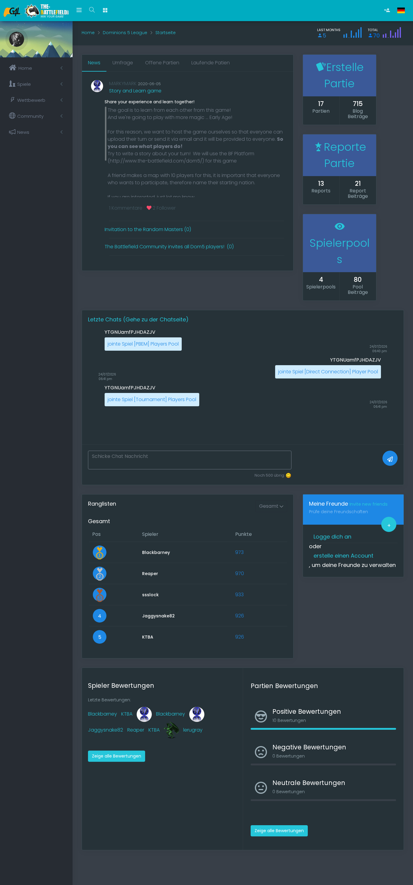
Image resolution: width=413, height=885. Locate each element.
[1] (390, 458)
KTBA (126, 713)
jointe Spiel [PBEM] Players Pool (143, 343)
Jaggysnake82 (105, 729)
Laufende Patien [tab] (210, 62)
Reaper (135, 729)
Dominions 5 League (125, 33)
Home (88, 33)
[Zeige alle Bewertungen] (116, 749)
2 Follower (163, 207)
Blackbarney (102, 713)
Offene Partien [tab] (162, 62)
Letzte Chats (105, 319)
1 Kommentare (125, 207)
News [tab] (94, 62)
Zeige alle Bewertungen (116, 756)
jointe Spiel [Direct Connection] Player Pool (328, 371)
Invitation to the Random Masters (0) (148, 229)
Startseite (165, 33)
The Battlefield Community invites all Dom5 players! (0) (169, 246)
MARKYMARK (123, 83)
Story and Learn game (135, 90)
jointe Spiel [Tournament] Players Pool (152, 399)
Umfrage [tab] (122, 62)
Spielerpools (339, 251)
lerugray (193, 729)
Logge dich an (332, 536)
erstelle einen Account (343, 555)
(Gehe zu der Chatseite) (156, 319)
